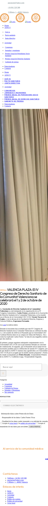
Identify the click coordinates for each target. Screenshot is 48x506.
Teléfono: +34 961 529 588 (17, 478)
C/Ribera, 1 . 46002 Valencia (18, 12)
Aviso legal (11, 503)
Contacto (10, 497)
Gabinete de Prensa (11, 388)
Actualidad (8, 384)
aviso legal (13, 423)
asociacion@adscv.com (16, 3)
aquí (4, 325)
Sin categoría (9, 392)
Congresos (8, 386)
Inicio (9, 491)
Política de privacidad (14, 501)
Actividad (10, 495)
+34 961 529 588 (14, 7)
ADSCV (10, 493)
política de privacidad (27, 423)
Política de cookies (13, 499)
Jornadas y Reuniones (12, 390)
